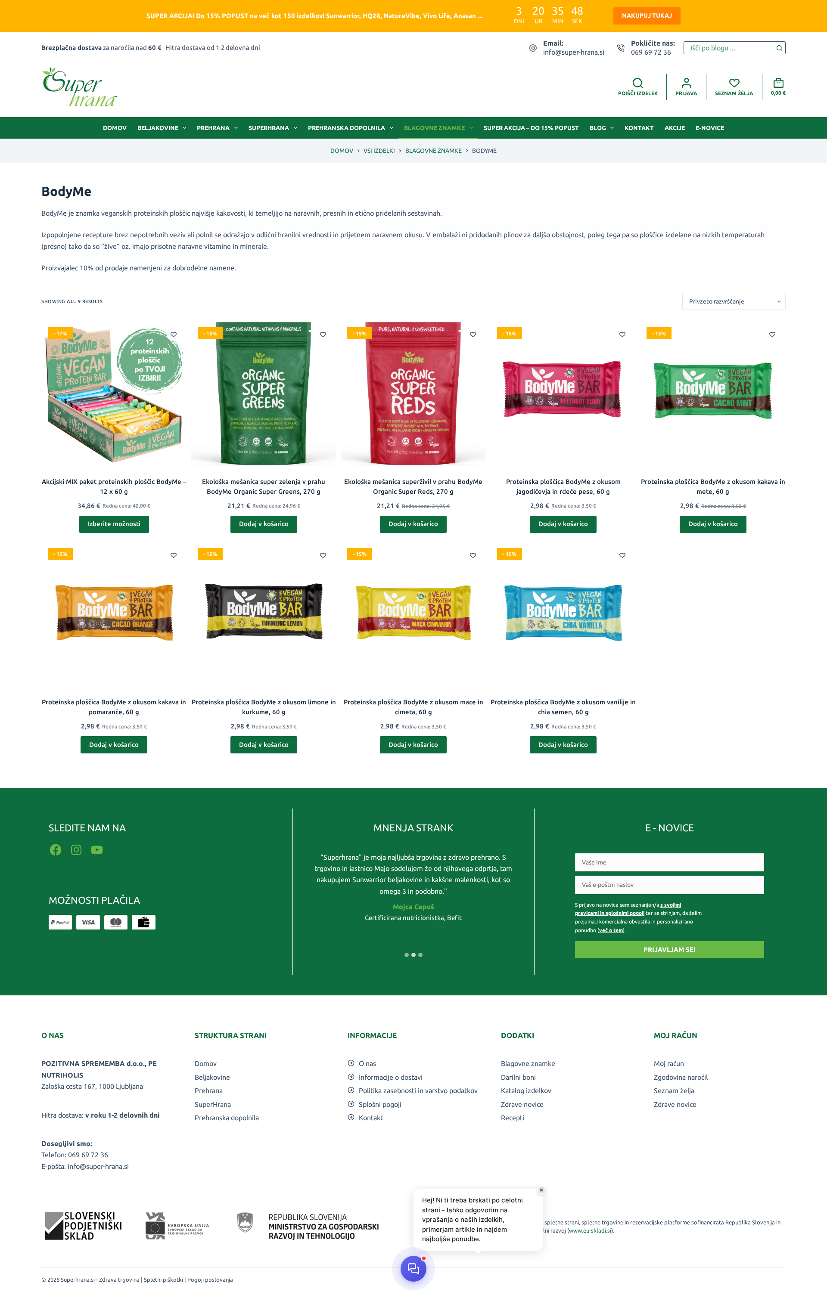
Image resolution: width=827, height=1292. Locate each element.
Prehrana (213, 127)
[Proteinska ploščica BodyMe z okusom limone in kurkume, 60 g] (264, 614)
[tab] (406, 955)
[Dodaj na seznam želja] (173, 334)
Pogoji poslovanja (210, 1280)
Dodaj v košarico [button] (264, 523)
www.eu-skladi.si (590, 1230)
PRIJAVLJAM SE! (669, 949)
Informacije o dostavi (391, 1077)
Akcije (675, 127)
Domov (115, 127)
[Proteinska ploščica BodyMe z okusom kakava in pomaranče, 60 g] (114, 614)
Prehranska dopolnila (346, 127)
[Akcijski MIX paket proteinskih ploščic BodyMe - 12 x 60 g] (114, 393)
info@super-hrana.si (573, 52)
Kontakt (639, 127)
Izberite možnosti (114, 523)
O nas (367, 1063)
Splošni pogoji (380, 1104)
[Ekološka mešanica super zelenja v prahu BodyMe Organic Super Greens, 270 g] (264, 393)
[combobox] (728, 47)
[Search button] (779, 48)
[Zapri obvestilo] (541, 1190)
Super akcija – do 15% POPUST (531, 127)
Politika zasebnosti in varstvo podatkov (418, 1090)
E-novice (710, 127)
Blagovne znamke (434, 127)
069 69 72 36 (651, 52)
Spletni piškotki (163, 1280)
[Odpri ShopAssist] (413, 1269)
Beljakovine (157, 127)
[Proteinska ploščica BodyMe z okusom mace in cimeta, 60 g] (413, 614)
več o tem (611, 930)
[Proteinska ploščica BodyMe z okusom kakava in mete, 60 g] (713, 393)
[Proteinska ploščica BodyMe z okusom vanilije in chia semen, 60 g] (563, 614)
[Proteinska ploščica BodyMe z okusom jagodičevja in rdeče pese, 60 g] (563, 393)
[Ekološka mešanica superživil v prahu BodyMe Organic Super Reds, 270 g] (413, 393)
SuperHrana (269, 127)
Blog (598, 127)
